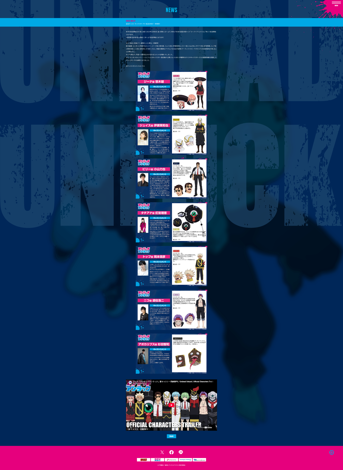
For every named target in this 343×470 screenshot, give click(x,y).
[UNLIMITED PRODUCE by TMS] (185, 459)
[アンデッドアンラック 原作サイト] (157, 459)
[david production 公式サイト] (171, 459)
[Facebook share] (171, 452)
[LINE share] (181, 452)
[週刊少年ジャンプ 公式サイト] (143, 459)
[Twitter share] (162, 452)
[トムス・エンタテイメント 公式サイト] (199, 459)
